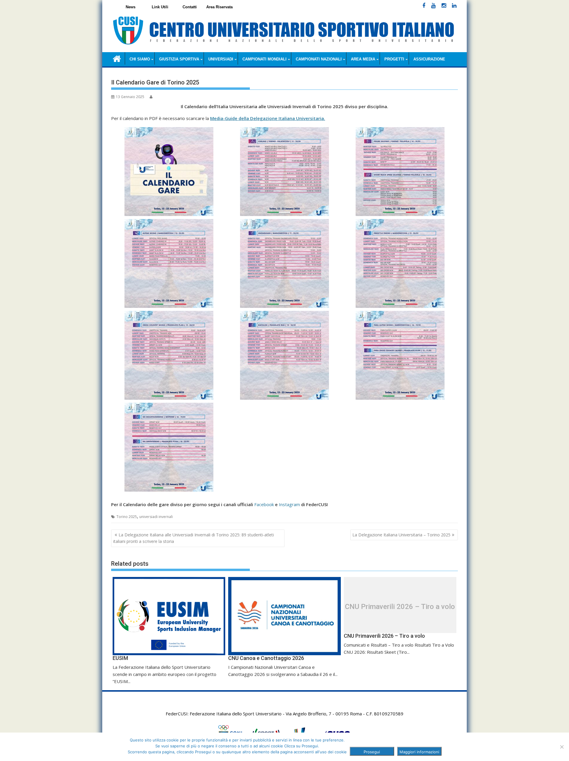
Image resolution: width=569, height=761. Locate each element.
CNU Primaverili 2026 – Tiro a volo (400, 606)
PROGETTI (394, 59)
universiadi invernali (156, 516)
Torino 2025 (126, 516)
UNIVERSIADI (220, 59)
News (130, 7)
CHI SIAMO (140, 59)
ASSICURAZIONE (429, 59)
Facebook (264, 504)
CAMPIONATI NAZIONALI (319, 59)
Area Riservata (219, 7)
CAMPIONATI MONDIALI (264, 59)
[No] (562, 747)
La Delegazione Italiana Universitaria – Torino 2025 (401, 535)
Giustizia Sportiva (179, 59)
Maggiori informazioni (419, 751)
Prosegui (372, 751)
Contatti (190, 7)
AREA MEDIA (363, 59)
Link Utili (160, 7)
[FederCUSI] (117, 58)
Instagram (289, 504)
